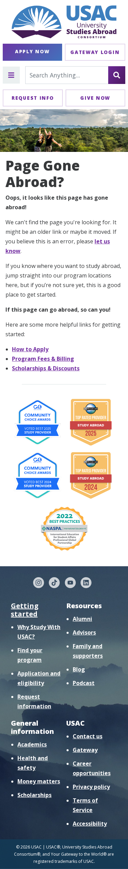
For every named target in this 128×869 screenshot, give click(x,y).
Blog (79, 669)
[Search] (116, 75)
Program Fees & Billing (43, 358)
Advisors (84, 632)
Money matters (38, 781)
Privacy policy (91, 786)
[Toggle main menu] (11, 75)
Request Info (33, 98)
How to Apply (30, 349)
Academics (32, 744)
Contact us (87, 736)
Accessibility (90, 823)
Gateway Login (94, 52)
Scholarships (34, 795)
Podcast (84, 683)
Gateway (85, 750)
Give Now (95, 98)
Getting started (25, 609)
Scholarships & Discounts (46, 368)
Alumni (82, 619)
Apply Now (32, 51)
